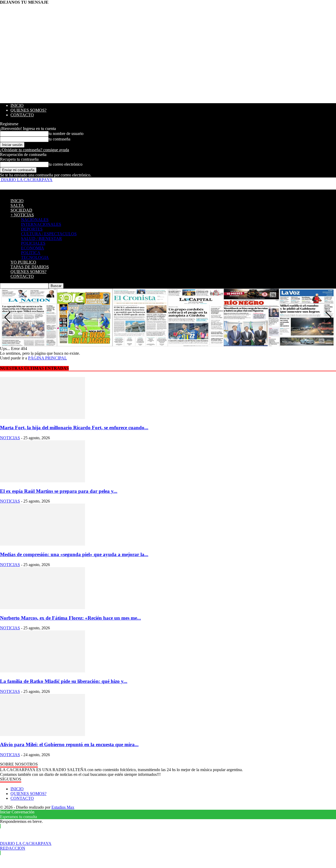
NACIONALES (35, 219)
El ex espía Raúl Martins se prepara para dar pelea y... (58, 491)
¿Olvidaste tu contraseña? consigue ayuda (34, 150)
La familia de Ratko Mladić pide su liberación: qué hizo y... (63, 681)
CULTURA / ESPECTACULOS (49, 234)
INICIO (17, 105)
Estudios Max (62, 807)
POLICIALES (33, 243)
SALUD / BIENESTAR (41, 238)
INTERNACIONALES (41, 224)
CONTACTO (22, 115)
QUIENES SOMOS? (28, 110)
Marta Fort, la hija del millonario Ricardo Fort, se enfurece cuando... (74, 427)
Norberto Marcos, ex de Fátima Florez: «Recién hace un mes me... (70, 618)
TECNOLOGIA (35, 257)
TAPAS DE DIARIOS (29, 267)
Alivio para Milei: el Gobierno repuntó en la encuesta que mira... (69, 744)
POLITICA (30, 252)
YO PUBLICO (23, 262)
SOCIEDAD (21, 210)
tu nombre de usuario (66, 133)
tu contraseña (59, 139)
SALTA (17, 205)
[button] (328, 317)
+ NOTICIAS (22, 215)
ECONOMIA (32, 248)
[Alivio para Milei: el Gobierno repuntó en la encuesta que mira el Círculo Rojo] (42, 734)
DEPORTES (32, 229)
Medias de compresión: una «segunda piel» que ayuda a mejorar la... (74, 554)
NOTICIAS (10, 438)
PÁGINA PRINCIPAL (47, 358)
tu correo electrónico (65, 164)
